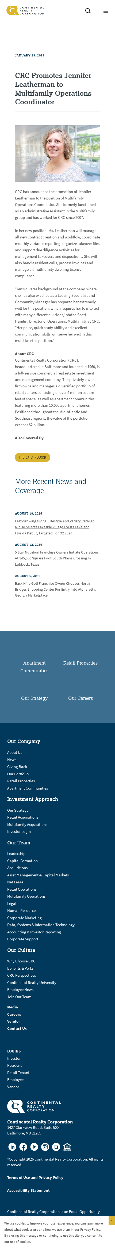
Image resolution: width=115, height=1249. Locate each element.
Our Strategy (34, 698)
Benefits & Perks (20, 968)
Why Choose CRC (21, 961)
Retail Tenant (18, 1072)
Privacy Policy (90, 1229)
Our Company (23, 741)
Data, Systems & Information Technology (41, 924)
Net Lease (15, 882)
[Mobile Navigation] (106, 10)
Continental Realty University (31, 982)
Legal (11, 903)
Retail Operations (21, 889)
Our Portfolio (18, 774)
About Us (14, 752)
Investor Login (19, 831)
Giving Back (17, 766)
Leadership (16, 853)
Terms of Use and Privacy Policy (35, 1177)
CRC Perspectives (21, 975)
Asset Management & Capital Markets (38, 875)
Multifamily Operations (26, 896)
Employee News (20, 989)
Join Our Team (19, 997)
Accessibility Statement (28, 1190)
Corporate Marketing (24, 917)
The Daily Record (32, 457)
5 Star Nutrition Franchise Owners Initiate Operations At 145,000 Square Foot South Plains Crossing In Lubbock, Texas (57, 558)
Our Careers (80, 698)
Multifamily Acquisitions (27, 824)
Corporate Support (22, 939)
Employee (15, 1079)
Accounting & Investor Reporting (34, 932)
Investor (14, 1058)
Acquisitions (17, 867)
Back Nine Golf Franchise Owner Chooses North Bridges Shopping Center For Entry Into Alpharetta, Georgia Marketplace (55, 589)
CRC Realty (25, 10)
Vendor (13, 1087)
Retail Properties (80, 663)
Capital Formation (22, 860)
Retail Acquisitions (22, 817)
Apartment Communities (27, 788)
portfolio (83, 386)
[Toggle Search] (88, 11)
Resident (14, 1065)
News (11, 759)
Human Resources (22, 910)
